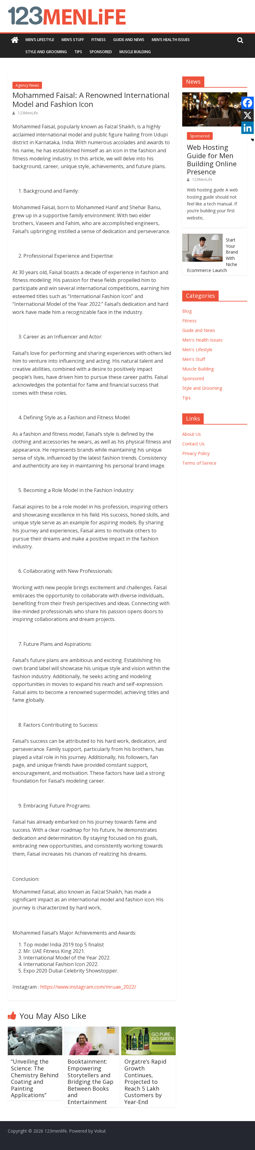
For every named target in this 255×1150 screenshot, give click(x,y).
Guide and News (128, 39)
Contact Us (193, 444)
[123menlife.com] (15, 40)
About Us (191, 434)
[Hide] (252, 139)
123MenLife (28, 113)
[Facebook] (247, 103)
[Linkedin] (247, 128)
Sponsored (101, 51)
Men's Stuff (193, 359)
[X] (247, 115)
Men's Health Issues (202, 340)
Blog (187, 311)
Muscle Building (135, 51)
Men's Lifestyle (197, 349)
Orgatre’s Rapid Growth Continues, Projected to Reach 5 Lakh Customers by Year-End (145, 1082)
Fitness (98, 39)
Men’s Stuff (73, 39)
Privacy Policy (196, 453)
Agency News (27, 85)
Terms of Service (199, 463)
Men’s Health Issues (171, 39)
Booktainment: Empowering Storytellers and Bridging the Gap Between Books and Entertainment (90, 1082)
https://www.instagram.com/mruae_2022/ (88, 986)
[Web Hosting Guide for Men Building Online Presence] (215, 96)
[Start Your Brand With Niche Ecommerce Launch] (202, 237)
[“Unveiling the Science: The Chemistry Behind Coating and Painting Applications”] (35, 1030)
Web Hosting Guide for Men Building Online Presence (212, 159)
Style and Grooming (46, 51)
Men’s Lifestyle (40, 39)
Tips (78, 51)
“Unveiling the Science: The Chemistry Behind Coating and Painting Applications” (34, 1078)
